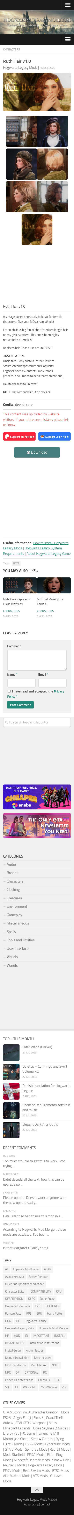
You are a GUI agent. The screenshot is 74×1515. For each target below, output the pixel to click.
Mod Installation (15, 1365)
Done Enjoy (47, 1299)
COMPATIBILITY (40, 1291)
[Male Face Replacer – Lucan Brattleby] (20, 585)
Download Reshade (17, 1306)
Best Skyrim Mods (36, 1470)
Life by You (11, 1433)
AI (6, 1269)
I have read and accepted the (35, 694)
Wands (12, 965)
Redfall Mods (59, 1449)
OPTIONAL (31, 1372)
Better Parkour (38, 1277)
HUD (17, 1336)
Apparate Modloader (26, 1269)
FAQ (37, 1306)
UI (16, 1387)
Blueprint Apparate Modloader (24, 1284)
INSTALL (59, 1336)
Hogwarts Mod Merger (53, 1328)
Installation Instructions (44, 1343)
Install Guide (13, 1350)
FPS (28, 1313)
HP (7, 1336)
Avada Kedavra (14, 1277)
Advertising (31, 1504)
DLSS (31, 1299)
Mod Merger (39, 1365)
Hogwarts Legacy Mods (45, 1465)
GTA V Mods (14, 1449)
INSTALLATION (14, 1343)
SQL (7, 1387)
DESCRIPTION (14, 1299)
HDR (8, 1321)
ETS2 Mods (60, 1470)
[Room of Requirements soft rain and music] (11, 1110)
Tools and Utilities (21, 940)
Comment (14, 646)
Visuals (12, 957)
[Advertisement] (37, 276)
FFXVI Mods (36, 1454)
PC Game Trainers (35, 1433)
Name (12, 674)
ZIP (64, 1387)
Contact (45, 1504)
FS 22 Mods (34, 1444)
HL (18, 1321)
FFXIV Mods (12, 1470)
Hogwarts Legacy (35, 1321)
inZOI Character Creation (41, 1412)
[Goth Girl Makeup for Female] (54, 585)
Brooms (13, 872)
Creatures (14, 898)
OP (18, 1372)
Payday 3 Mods (14, 1465)
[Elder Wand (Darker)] (11, 1052)
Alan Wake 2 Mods (16, 1476)
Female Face (13, 1313)
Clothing (13, 889)
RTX (57, 1380)
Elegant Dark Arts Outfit (40, 1124)
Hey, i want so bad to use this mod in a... (33, 1216)
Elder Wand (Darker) (37, 1047)
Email (43, 674)
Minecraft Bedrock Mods (32, 1460)
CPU (59, 1291)
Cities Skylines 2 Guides (50, 1428)
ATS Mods (40, 1476)
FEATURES (52, 1306)
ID (26, 1336)
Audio (11, 864)
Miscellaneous (18, 923)
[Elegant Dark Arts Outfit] (11, 1130)
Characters (11, 49)
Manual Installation (17, 1358)
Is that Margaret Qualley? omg (25, 1248)
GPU (39, 1313)
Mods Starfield (14, 1454)
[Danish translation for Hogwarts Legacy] (11, 1091)
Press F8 (44, 1380)
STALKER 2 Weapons (30, 1423)
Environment (17, 906)
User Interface (18, 948)
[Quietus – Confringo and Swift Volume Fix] (11, 1072)
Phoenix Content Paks (19, 1380)
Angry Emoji (22, 1418)
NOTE (16, 563)
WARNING (29, 1387)
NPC (8, 1372)
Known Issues (35, 1350)
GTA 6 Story (12, 1412)
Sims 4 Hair (60, 1460)
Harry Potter (55, 1313)
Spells (11, 931)
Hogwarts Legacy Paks (19, 1328)
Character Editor (15, 1291)
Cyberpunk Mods (57, 1444)
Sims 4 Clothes (42, 1439)
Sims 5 (39, 1418)
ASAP (47, 1269)
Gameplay (14, 915)
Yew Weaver (49, 1387)
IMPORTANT (41, 1336)
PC (45, 1372)
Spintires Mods (36, 1449)
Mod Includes (42, 1358)
